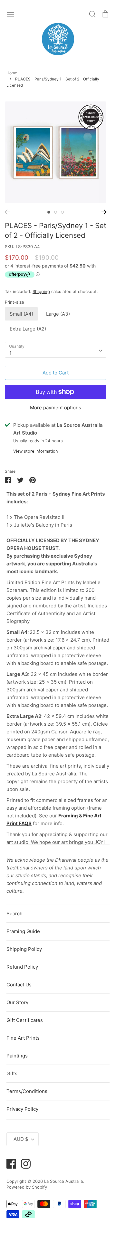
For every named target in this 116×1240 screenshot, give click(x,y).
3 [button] (62, 212)
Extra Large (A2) (28, 329)
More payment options (55, 408)
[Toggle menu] (10, 14)
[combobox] (55, 350)
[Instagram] (23, 1163)
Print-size (14, 302)
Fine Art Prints (23, 1038)
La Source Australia (63, 1181)
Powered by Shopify (26, 1187)
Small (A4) (21, 314)
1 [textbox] (10, 353)
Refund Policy (22, 967)
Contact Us (19, 985)
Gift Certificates (24, 1020)
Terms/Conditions (26, 1091)
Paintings (17, 1056)
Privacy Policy (22, 1109)
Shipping (41, 291)
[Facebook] (9, 1163)
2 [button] (55, 212)
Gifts (11, 1073)
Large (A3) (58, 314)
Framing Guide (23, 931)
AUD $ (21, 1139)
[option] (55, 152)
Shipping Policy (24, 949)
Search (14, 913)
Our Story (17, 1002)
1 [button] (48, 212)
